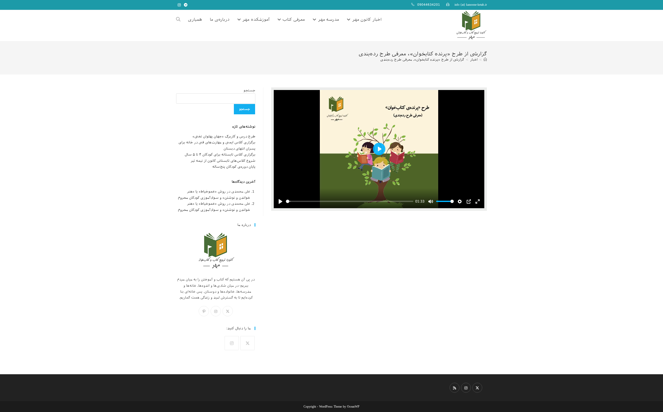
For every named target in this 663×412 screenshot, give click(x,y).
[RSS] (454, 388)
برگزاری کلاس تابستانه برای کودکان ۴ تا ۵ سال (220, 154)
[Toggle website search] (178, 19)
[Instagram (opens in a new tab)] (179, 5)
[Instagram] (216, 311)
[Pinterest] (204, 311)
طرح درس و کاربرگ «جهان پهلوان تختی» (223, 136)
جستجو (249, 90)
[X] (227, 311)
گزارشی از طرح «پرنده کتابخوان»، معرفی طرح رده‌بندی (422, 60)
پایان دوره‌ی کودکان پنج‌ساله (233, 167)
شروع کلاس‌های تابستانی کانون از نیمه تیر (223, 161)
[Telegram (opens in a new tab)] (185, 5)
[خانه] (485, 60)
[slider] (349, 201)
